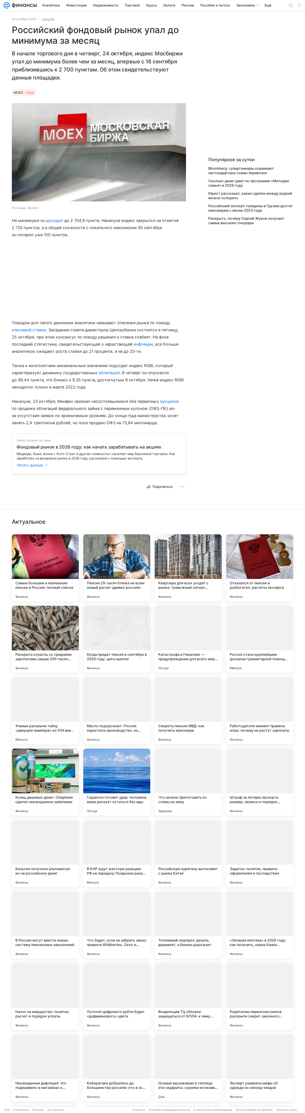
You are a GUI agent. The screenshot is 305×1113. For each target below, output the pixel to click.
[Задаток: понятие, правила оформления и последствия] (259, 853)
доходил (54, 220)
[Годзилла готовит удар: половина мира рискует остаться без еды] (116, 782)
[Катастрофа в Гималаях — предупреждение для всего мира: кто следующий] (188, 639)
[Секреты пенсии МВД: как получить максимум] (188, 710)
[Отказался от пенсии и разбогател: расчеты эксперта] (259, 567)
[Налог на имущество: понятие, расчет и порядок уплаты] (45, 996)
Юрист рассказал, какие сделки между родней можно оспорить (250, 195)
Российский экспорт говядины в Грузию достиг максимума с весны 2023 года (250, 208)
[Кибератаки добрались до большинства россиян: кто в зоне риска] (116, 1067)
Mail (7, 1109)
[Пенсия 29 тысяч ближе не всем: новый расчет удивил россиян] (116, 567)
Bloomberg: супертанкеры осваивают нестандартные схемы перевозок (241, 170)
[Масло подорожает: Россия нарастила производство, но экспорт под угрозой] (116, 710)
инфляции (143, 344)
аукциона (169, 401)
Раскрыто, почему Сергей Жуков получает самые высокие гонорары (246, 220)
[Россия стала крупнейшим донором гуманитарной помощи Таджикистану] (259, 639)
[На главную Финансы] (23, 5)
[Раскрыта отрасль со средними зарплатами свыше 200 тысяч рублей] (45, 639)
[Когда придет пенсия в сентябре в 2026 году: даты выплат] (116, 639)
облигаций (109, 372)
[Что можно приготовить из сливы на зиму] (188, 782)
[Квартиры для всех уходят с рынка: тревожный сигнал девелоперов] (188, 567)
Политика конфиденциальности (169, 1109)
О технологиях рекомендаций (212, 1109)
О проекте (138, 1109)
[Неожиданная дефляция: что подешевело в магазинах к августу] (45, 1067)
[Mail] (7, 5)
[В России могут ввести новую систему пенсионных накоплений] (45, 925)
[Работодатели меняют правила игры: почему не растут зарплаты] (259, 710)
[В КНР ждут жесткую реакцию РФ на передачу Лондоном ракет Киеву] (116, 853)
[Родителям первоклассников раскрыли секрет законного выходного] (259, 996)
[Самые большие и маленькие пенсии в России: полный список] (45, 567)
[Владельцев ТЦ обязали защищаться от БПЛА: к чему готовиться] (188, 996)
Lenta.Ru (48, 19)
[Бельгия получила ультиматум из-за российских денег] (45, 853)
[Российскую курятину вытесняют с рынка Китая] (188, 853)
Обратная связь (286, 1109)
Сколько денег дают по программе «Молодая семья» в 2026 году (248, 183)
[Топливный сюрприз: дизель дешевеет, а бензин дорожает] (188, 925)
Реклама (38, 1109)
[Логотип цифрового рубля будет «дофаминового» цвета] (116, 996)
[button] (99, 152)
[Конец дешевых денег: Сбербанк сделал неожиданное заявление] (45, 782)
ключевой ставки (29, 330)
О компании (21, 1109)
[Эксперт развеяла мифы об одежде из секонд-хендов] (259, 1067)
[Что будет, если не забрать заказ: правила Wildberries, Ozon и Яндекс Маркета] (116, 925)
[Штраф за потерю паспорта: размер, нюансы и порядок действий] (259, 782)
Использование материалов (254, 1109)
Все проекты (55, 1109)
